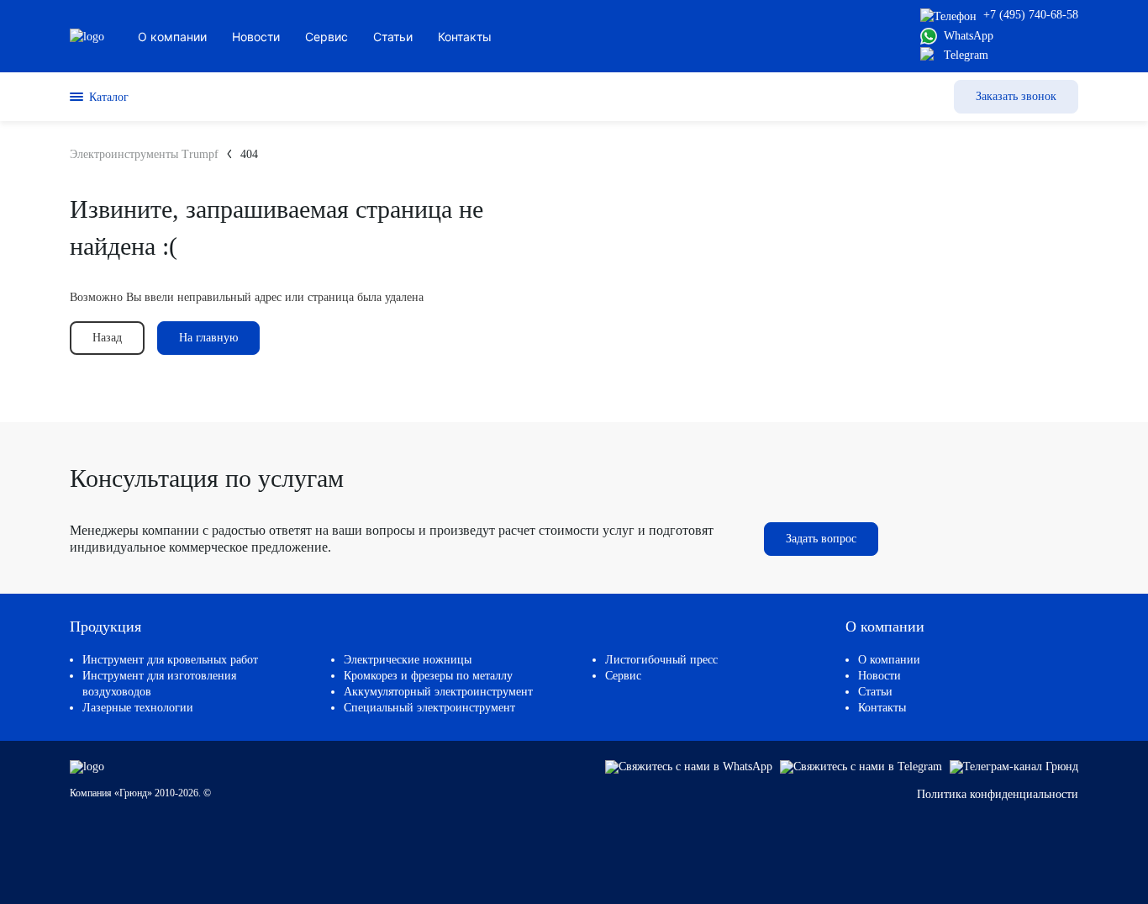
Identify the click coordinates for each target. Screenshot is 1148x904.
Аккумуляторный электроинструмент (438, 691)
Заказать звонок (1016, 96)
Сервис (623, 675)
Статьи (875, 691)
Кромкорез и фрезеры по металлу (428, 675)
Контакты (882, 707)
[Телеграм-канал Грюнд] (1014, 765)
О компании (889, 659)
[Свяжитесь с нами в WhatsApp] (690, 765)
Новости (879, 675)
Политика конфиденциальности (997, 794)
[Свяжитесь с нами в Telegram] (862, 765)
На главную (208, 337)
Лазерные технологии (137, 707)
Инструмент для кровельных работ (170, 659)
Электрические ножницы (407, 659)
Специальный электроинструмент (429, 707)
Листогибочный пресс (661, 659)
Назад (107, 337)
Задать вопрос (821, 538)
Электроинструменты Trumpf (144, 154)
